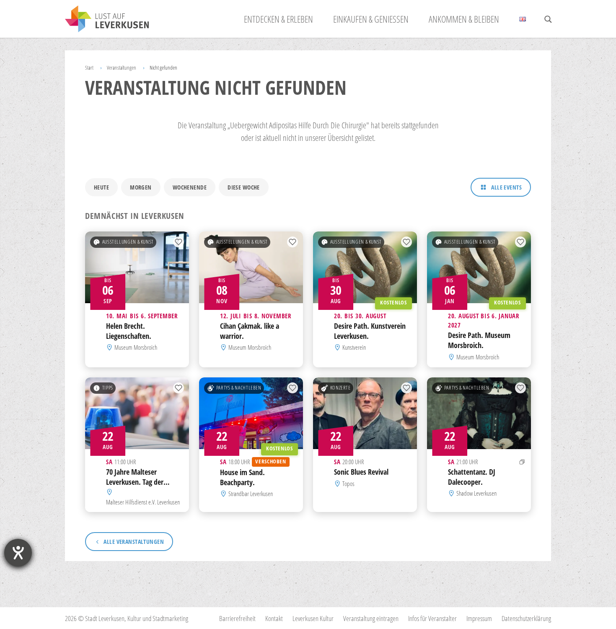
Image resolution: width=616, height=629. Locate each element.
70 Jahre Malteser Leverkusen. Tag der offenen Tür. (134, 482)
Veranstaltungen (121, 67)
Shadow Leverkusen (476, 493)
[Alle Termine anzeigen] (522, 462)
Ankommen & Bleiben (464, 19)
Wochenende (190, 187)
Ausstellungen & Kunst (128, 241)
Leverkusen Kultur (313, 618)
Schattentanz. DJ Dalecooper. (471, 477)
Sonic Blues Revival (361, 472)
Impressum (479, 618)
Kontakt (274, 618)
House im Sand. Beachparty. (242, 477)
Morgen (141, 187)
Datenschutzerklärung (526, 618)
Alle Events (506, 187)
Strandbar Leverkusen (250, 493)
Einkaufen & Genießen (371, 19)
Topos (348, 483)
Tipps (107, 387)
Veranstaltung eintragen (371, 618)
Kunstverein (354, 347)
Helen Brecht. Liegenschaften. (128, 331)
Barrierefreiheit (237, 618)
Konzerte (340, 387)
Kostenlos (393, 302)
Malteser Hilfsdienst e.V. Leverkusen (143, 501)
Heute (101, 187)
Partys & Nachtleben (238, 387)
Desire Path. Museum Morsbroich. (479, 340)
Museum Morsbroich (135, 347)
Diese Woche (244, 187)
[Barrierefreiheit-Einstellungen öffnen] (18, 553)
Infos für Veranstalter (432, 618)
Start (89, 67)
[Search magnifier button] (548, 19)
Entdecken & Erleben (278, 19)
